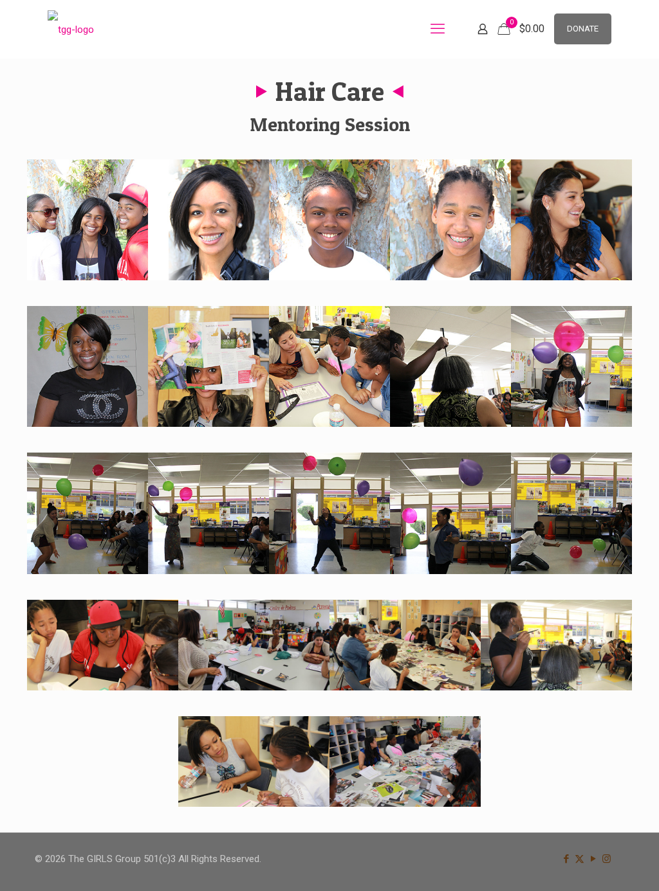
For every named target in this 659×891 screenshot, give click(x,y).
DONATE (583, 28)
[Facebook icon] (566, 859)
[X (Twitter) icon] (579, 859)
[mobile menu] (438, 29)
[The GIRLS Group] (71, 29)
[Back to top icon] (597, 864)
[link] (87, 219)
